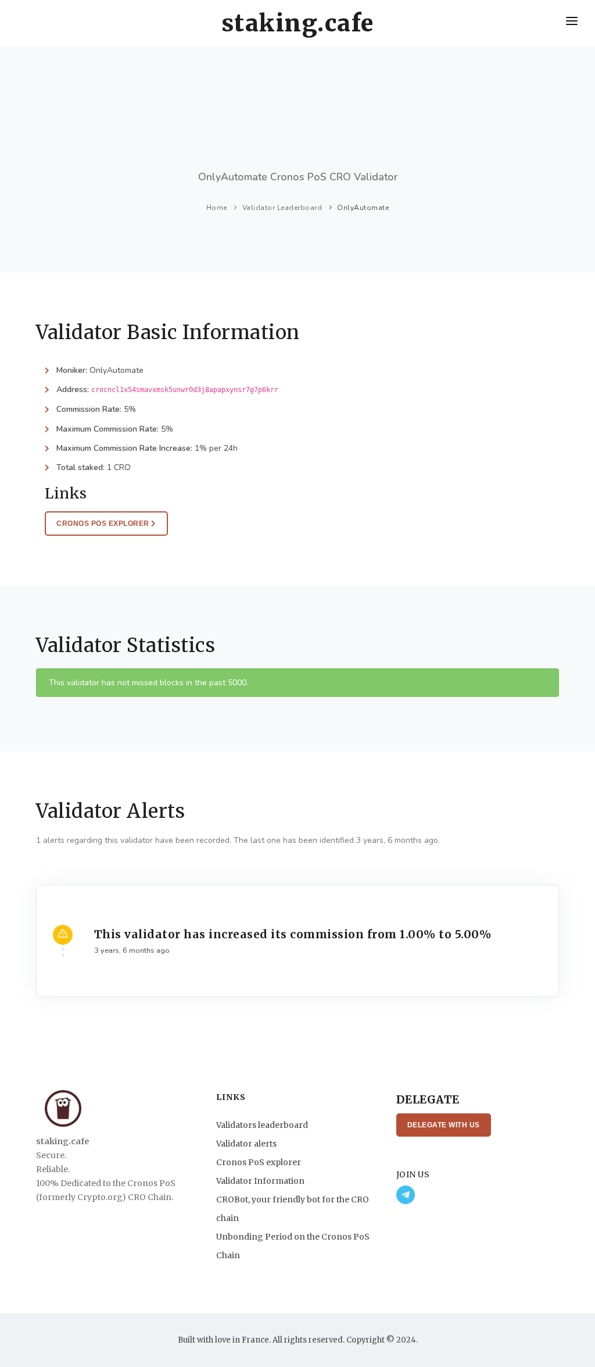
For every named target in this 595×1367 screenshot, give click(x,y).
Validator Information (260, 1181)
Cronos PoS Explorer (103, 523)
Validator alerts (246, 1143)
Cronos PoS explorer (258, 1162)
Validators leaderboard (262, 1125)
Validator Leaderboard (282, 207)
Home (216, 207)
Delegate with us (443, 1125)
